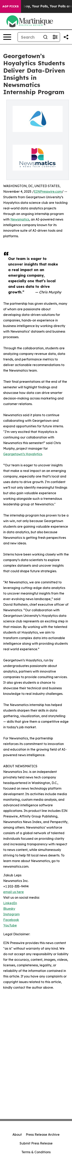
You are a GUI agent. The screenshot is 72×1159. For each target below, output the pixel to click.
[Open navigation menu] (7, 37)
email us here (13, 892)
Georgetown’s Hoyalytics (22, 454)
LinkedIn (10, 903)
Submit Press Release (36, 1143)
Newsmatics (19, 219)
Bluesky (9, 909)
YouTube (10, 925)
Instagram (11, 914)
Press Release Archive (43, 1135)
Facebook (11, 920)
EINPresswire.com (48, 191)
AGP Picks (10, 6)
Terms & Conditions (36, 1152)
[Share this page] (66, 37)
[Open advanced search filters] (55, 37)
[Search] (45, 37)
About (17, 1135)
